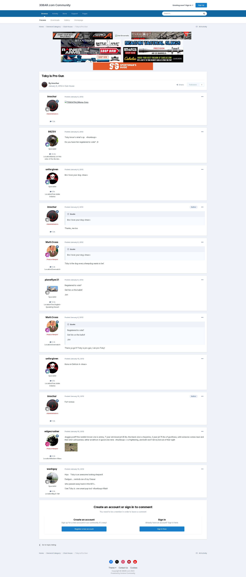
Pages (84, 14)
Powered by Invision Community (123, 573)
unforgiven (52, 169)
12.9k (53, 302)
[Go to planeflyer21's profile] (52, 288)
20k (53, 192)
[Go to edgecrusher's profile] (52, 440)
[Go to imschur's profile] (44, 84)
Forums (42, 20)
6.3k (53, 267)
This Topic (194, 13)
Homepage (78, 20)
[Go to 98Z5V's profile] (52, 140)
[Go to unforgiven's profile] (52, 178)
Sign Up (201, 5)
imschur (55, 83)
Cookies (133, 568)
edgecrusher (51, 431)
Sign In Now (162, 529)
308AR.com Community (55, 5)
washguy (52, 469)
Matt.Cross (52, 242)
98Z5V (52, 131)
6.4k (53, 491)
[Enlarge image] (76, 102)
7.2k (53, 121)
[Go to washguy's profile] (52, 478)
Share (181, 85)
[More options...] (202, 96)
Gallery (67, 20)
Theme (112, 568)
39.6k (53, 154)
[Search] (204, 14)
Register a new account (84, 529)
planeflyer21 (52, 279)
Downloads (55, 20)
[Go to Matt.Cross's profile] (52, 251)
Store (65, 14)
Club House (69, 86)
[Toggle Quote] (68, 214)
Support (74, 14)
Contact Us (123, 568)
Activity (55, 14)
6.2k (53, 456)
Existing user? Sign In (182, 5)
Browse (44, 14)
